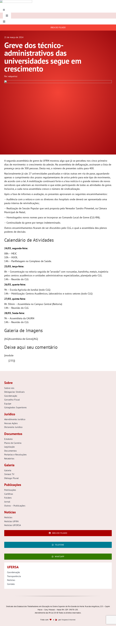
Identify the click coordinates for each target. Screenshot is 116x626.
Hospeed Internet (69, 620)
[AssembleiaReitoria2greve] (58, 81)
